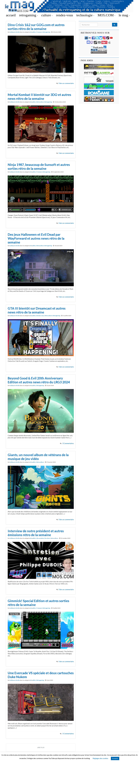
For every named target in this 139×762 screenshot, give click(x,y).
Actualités (33, 32)
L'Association (40, 538)
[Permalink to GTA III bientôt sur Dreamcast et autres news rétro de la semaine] (41, 337)
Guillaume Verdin (15, 32)
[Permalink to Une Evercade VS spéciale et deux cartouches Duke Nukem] (41, 702)
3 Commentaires (68, 443)
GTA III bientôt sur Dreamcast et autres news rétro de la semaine (36, 310)
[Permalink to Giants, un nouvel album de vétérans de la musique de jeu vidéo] (41, 487)
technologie (84, 15)
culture (46, 15)
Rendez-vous (40, 315)
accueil (11, 15)
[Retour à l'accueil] (69, 6)
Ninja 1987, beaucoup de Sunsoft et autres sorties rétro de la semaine (39, 166)
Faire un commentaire (66, 83)
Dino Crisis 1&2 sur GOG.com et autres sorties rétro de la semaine (36, 27)
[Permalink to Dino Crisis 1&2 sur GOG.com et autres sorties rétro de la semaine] (41, 54)
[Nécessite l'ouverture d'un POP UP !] (99, 49)
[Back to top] (134, 757)
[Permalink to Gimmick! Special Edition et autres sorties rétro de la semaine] (41, 630)
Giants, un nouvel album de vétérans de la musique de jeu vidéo (38, 457)
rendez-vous (64, 15)
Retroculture (40, 102)
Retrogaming (46, 32)
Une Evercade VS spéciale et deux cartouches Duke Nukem (41, 675)
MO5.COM (106, 15)
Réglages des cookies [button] (100, 758)
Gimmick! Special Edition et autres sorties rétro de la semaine (38, 603)
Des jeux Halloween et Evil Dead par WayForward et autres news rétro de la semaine (36, 238)
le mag (124, 15)
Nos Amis (47, 538)
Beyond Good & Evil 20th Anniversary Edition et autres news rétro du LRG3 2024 (39, 380)
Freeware (39, 32)
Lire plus (40, 747)
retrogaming (28, 15)
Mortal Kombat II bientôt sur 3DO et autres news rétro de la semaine (39, 96)
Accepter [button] (115, 758)
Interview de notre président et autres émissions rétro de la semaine (36, 533)
